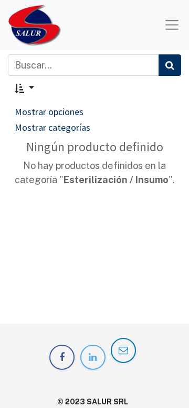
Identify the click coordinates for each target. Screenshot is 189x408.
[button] (24, 88)
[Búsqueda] (170, 65)
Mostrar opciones (49, 112)
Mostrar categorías (52, 127)
